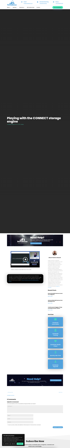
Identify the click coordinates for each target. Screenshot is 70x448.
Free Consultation (58, 7)
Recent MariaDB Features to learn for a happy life (55, 294)
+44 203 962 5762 (59, 3)
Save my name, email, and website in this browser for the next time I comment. (24, 424)
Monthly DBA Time (55, 355)
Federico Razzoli (11, 124)
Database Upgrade (55, 365)
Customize (7, 443)
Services (14, 7)
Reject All (13, 443)
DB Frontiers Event (30, 7)
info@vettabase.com (28, 3)
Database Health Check (55, 345)
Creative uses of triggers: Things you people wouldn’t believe (55, 308)
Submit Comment (57, 427)
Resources (21, 7)
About (8, 7)
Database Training (55, 334)
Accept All (20, 443)
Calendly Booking (43, 3)
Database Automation (55, 323)
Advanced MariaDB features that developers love (55, 301)
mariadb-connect (10, 395)
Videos (22, 124)
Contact (38, 7)
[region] (13, 440)
